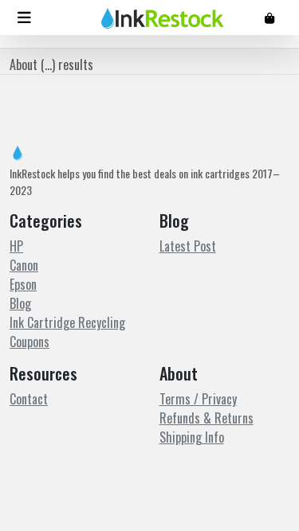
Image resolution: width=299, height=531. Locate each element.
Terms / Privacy (198, 398)
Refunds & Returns (206, 418)
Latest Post (187, 246)
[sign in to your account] (269, 17)
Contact (29, 398)
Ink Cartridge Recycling (67, 322)
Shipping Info (191, 437)
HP (16, 246)
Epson (23, 284)
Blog (20, 303)
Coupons (29, 341)
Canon (24, 265)
